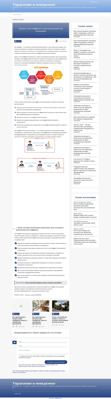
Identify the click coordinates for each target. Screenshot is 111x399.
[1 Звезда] (35, 294)
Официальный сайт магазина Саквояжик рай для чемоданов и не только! (85, 242)
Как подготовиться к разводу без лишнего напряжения (84, 118)
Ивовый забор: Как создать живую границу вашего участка (85, 216)
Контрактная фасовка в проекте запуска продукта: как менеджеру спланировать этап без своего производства (85, 76)
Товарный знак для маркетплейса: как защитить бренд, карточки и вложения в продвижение (85, 169)
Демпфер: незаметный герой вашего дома (84, 224)
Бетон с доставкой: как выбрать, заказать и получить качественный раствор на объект (84, 53)
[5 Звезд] (40, 294)
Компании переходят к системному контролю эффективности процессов (84, 98)
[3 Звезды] (38, 294)
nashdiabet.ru (58, 398)
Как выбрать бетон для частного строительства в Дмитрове (83, 180)
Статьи (21, 19)
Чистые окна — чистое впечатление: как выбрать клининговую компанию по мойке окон (84, 127)
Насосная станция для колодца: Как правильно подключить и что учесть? (83, 232)
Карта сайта (93, 2)
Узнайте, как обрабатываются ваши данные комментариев (38, 365)
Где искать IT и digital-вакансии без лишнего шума (84, 160)
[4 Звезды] (39, 294)
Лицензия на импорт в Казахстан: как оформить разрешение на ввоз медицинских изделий (83, 108)
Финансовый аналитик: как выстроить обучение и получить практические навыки (84, 64)
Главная (15, 19)
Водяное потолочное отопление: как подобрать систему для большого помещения (83, 87)
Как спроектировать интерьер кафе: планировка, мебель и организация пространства (85, 33)
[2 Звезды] (37, 294)
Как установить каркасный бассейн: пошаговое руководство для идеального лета (84, 206)
